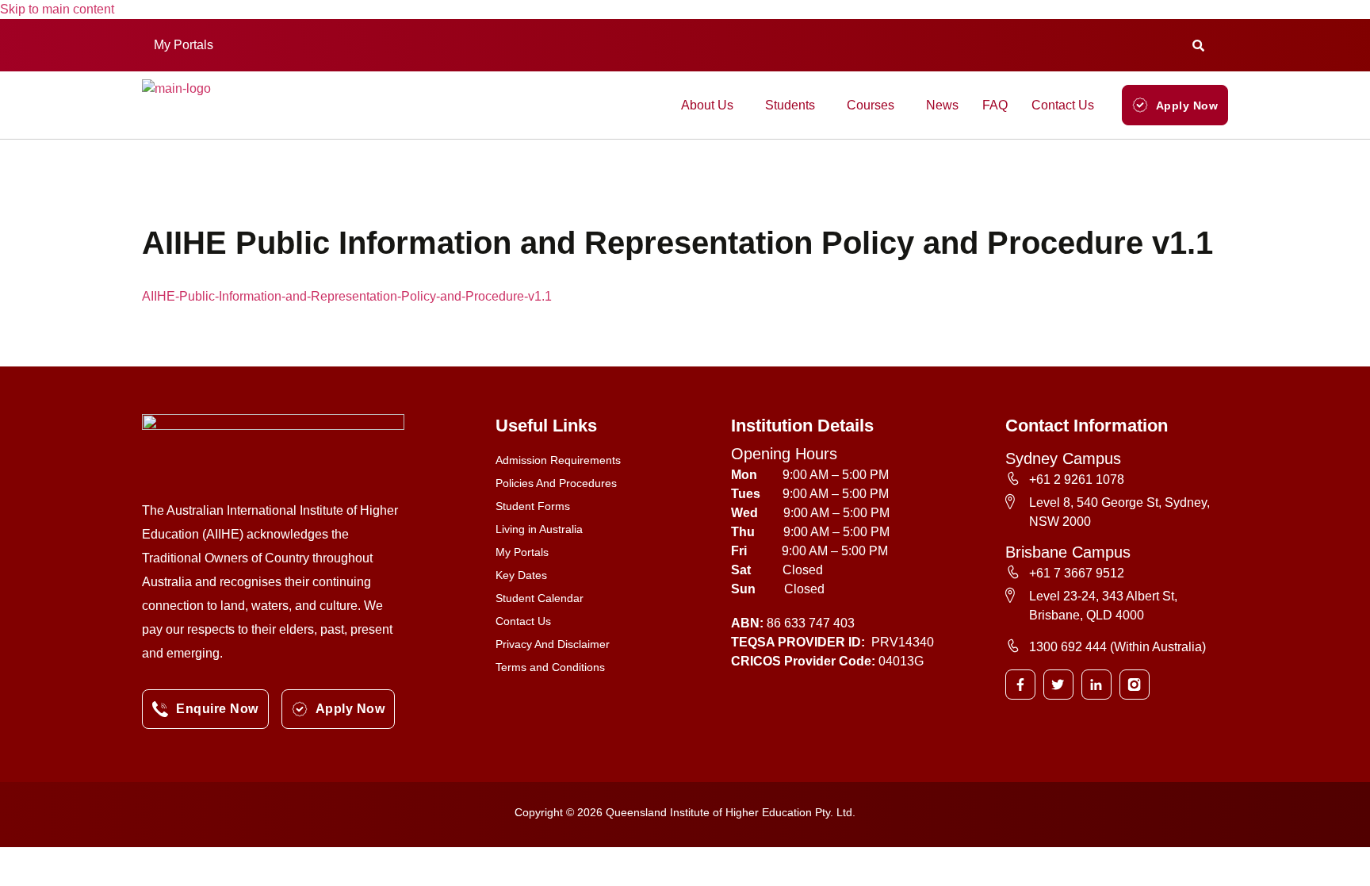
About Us (707, 105)
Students (790, 105)
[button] (187, 45)
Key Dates (521, 575)
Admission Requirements (558, 460)
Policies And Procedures (556, 483)
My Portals (183, 45)
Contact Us (1062, 105)
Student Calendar (540, 598)
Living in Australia (539, 529)
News (942, 105)
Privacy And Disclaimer (553, 644)
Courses (870, 105)
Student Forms (533, 506)
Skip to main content (57, 9)
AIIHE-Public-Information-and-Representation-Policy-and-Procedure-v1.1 (347, 296)
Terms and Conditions (550, 667)
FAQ (995, 105)
